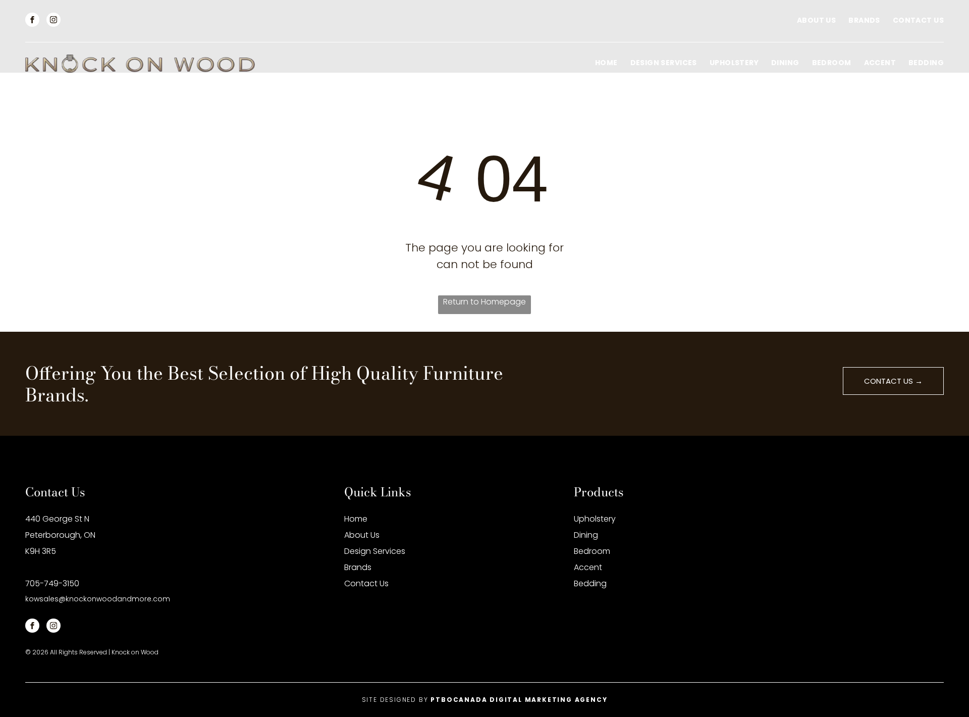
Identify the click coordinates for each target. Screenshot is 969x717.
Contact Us (366, 583)
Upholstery (595, 519)
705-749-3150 (52, 583)
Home (355, 519)
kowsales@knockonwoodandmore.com (97, 599)
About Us (362, 535)
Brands (357, 567)
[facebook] (32, 21)
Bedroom (592, 551)
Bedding (590, 583)
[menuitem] (810, 20)
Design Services (374, 551)
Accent (588, 567)
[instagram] (53, 21)
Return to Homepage (484, 302)
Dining (586, 535)
